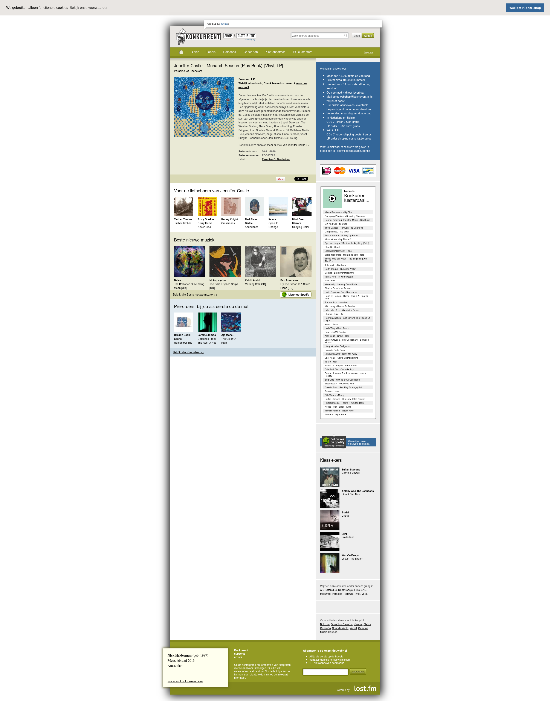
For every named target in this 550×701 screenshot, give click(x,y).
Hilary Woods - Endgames (337, 346)
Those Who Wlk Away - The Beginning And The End (346, 260)
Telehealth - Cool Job (335, 265)
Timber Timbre (183, 219)
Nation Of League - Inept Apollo (341, 365)
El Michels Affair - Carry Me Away (341, 353)
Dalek (177, 280)
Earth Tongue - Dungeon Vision (340, 268)
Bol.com (325, 624)
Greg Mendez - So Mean (337, 231)
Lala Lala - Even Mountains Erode (342, 310)
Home (181, 52)
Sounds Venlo (340, 628)
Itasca (272, 219)
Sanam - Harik (332, 391)
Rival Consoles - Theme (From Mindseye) (345, 402)
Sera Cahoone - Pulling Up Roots (341, 235)
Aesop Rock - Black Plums (338, 406)
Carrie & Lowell (351, 472)
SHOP (228, 35)
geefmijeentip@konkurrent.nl (354, 150)
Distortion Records (342, 624)
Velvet (353, 628)
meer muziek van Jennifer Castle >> (288, 145)
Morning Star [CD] (255, 284)
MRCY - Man (331, 361)
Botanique (331, 590)
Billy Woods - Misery (334, 395)
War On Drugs (350, 555)
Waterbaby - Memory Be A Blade (341, 284)
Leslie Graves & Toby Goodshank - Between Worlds (347, 341)
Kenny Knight (229, 219)
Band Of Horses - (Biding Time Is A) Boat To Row (346, 297)
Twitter (224, 23)
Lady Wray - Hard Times (336, 328)
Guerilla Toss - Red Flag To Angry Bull (343, 387)
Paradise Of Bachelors (188, 71)
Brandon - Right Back (335, 414)
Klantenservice (276, 52)
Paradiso (337, 593)
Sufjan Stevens (351, 469)
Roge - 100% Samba (335, 332)
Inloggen (368, 52)
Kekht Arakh (252, 280)
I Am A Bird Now (351, 494)
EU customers (302, 52)
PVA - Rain (330, 280)
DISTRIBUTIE (246, 37)
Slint (344, 534)
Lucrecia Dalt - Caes (335, 350)
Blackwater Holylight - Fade (338, 250)
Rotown (348, 593)
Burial (345, 512)
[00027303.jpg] (197, 109)
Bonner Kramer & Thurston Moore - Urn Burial (347, 220)
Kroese (358, 624)
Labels (210, 52)
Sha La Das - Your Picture (338, 288)
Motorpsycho (217, 280)
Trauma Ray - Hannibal (336, 302)
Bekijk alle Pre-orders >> (188, 352)
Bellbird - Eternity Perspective (339, 272)
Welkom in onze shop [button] (525, 7)
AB (322, 590)
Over (195, 52)
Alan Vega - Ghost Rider (337, 335)
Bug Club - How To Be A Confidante (343, 379)
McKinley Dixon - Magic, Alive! (339, 410)
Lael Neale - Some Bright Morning (341, 357)
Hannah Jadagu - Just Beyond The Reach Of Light (347, 319)
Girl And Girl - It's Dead (336, 223)
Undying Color (300, 227)
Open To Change (273, 225)
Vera (364, 593)
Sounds (332, 632)
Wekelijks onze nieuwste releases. (359, 442)
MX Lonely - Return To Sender (340, 306)
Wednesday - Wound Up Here (339, 383)
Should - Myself (332, 247)
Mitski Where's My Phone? (338, 239)
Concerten (251, 52)
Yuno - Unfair (331, 324)
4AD (363, 590)
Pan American (289, 280)
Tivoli (357, 593)
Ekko (357, 590)
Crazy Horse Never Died (205, 225)
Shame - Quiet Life (334, 314)
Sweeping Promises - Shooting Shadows (345, 216)
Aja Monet (227, 335)
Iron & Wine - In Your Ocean (339, 276)
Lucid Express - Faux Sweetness (341, 292)
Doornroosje (345, 590)
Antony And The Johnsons (358, 491)
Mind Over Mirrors (298, 221)
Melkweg (325, 593)
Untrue (346, 515)
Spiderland (348, 537)
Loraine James (207, 335)
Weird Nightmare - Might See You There (344, 254)
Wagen (368, 35)
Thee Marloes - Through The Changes (344, 227)
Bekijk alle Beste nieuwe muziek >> (195, 294)
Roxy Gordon (206, 219)
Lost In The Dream (352, 558)
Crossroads (228, 223)
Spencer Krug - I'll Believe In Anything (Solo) (347, 243)
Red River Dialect (251, 221)
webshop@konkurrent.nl (355, 96)
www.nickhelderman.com (185, 681)
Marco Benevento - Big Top (338, 212)
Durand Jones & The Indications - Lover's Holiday (345, 374)
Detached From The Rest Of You (207, 340)
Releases (229, 52)
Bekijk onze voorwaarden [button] (89, 7)
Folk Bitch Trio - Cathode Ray (339, 369)
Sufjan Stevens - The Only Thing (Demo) (345, 399)
